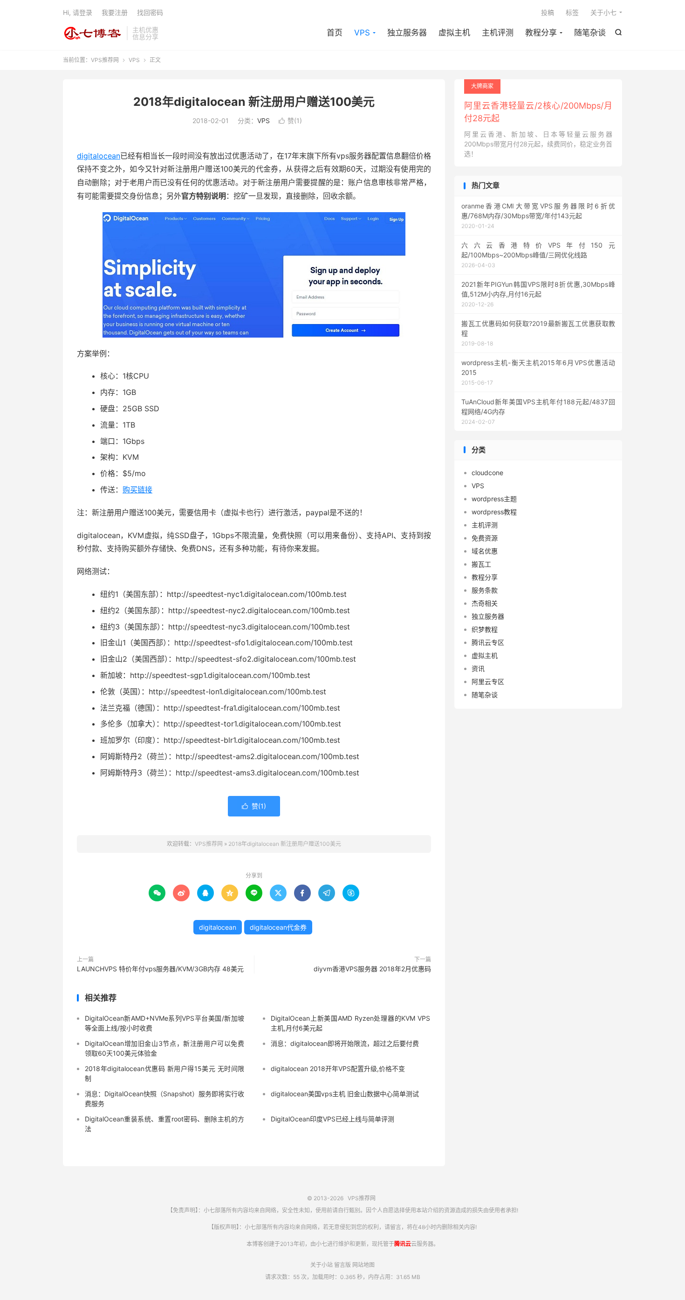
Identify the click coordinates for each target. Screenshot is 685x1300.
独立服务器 (407, 32)
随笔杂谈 (590, 32)
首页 (334, 32)
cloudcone (487, 473)
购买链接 (137, 489)
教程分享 (541, 32)
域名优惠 (485, 551)
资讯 (478, 668)
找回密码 (150, 12)
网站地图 (363, 1264)
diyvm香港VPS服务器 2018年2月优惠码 (372, 969)
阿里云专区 (488, 681)
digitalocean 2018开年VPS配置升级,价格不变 (338, 1068)
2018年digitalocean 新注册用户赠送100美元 (254, 102)
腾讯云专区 (488, 642)
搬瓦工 (481, 564)
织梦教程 (485, 629)
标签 (572, 12)
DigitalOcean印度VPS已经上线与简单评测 (332, 1119)
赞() (290, 120)
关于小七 (603, 12)
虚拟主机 (454, 32)
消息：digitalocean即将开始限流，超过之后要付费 (345, 1043)
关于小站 (321, 1264)
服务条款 (485, 590)
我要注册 (115, 12)
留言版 (342, 1264)
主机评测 (498, 32)
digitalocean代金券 (278, 927)
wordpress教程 (494, 512)
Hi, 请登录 (77, 12)
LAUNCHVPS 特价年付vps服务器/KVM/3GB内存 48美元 (160, 969)
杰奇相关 (485, 603)
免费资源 (485, 538)
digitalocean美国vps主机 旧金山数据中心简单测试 (345, 1094)
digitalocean (98, 155)
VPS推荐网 (92, 33)
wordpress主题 (494, 499)
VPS (362, 32)
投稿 (547, 12)
